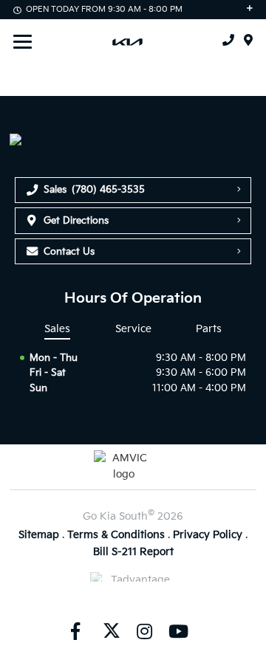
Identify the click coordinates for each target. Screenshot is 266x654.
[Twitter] (110, 630)
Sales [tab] (57, 329)
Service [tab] (133, 329)
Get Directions (76, 221)
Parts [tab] (209, 329)
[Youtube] (178, 630)
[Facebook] (75, 630)
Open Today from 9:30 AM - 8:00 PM (104, 9)
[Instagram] (144, 630)
